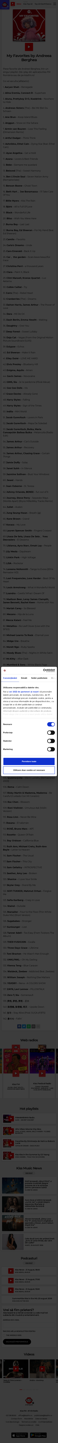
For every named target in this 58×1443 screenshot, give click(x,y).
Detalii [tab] (24, 678)
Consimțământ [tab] (10, 678)
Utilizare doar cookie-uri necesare (29, 770)
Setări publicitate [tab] (39, 678)
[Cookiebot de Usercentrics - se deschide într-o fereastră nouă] (43, 670)
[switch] (51, 732)
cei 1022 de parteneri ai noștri (24, 692)
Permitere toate (29, 761)
